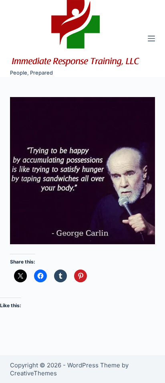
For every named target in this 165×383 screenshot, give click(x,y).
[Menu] (151, 38)
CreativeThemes (33, 373)
